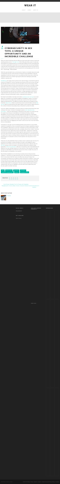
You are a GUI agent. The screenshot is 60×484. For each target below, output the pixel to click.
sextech (17, 172)
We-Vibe (3, 145)
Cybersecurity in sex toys (28, 96)
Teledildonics (4, 80)
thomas (7, 46)
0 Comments (14, 46)
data (3, 170)
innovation (23, 170)
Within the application (11, 146)
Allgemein (21, 46)
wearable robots (24, 172)
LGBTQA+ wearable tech (7, 172)
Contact (57, 481)
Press (31, 481)
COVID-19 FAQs (26, 481)
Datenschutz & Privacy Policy (48, 481)
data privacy (8, 102)
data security (9, 170)
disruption (16, 170)
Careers (35, 481)
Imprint (39, 481)
